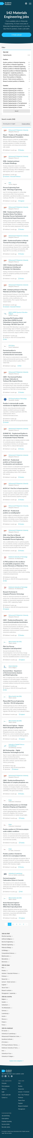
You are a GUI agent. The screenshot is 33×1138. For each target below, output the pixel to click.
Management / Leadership (9, 993)
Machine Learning (7, 936)
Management (21, 1109)
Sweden (17, 400)
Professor (15, 769)
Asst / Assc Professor (23, 1094)
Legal (3, 1133)
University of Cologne (8, 1056)
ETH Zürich (12, 345)
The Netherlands (19, 558)
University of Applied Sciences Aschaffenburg (16, 745)
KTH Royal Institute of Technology (18, 398)
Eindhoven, (12, 558)
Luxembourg (21, 875)
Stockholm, (12, 400)
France (4, 1025)
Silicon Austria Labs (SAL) (15, 641)
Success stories (6, 1124)
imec (10, 183)
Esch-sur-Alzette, (13, 875)
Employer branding (7, 1121)
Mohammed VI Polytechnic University (18, 130)
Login (3, 1092)
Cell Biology (6, 950)
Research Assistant (23, 1106)
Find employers (6, 1086)
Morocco (16, 131)
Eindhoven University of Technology (18, 557)
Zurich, (11, 347)
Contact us (4, 1097)
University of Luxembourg (15, 873)
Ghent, (10, 667)
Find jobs (4, 1083)
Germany (15, 315)
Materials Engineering (8, 944)
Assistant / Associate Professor (12, 176)
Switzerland (16, 347)
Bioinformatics (6, 956)
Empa (10, 800)
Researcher (5, 979)
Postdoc (21, 150)
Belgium (15, 184)
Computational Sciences (9, 953)
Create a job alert (17, 35)
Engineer (21, 201)
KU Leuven (5, 1030)
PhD (5, 339)
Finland (4, 1022)
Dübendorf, (12, 801)
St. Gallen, (11, 850)
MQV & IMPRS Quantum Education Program (18, 313)
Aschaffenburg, (13, 747)
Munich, (11, 315)
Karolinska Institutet (8, 1039)
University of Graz (7, 1053)
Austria (14, 643)
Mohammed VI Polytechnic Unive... (11, 1036)
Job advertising (6, 1115)
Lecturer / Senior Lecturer (9, 982)
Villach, (11, 643)
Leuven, (11, 184)
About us (4, 1089)
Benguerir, (11, 131)
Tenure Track (6, 987)
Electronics (5, 962)
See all (16, 111)
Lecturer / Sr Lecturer (23, 1092)
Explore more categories (15, 1061)
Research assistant (7, 990)
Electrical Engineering (8, 942)
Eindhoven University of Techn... (11, 1048)
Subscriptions (5, 1118)
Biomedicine (6, 959)
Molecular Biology (7, 947)
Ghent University (13, 666)
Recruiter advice (6, 1127)
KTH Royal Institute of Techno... (11, 1045)
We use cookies (8, 1133)
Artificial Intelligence (8, 939)
